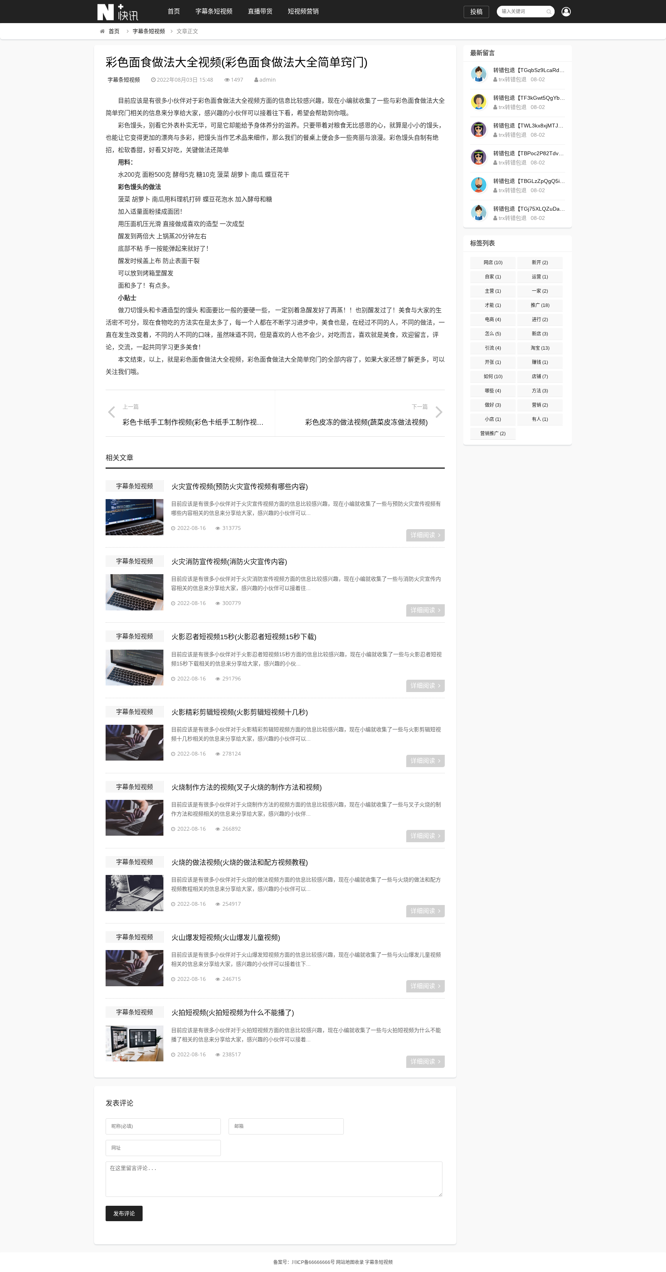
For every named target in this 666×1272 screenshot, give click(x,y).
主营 (493, 291)
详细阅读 (422, 535)
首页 (174, 11)
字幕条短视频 (213, 11)
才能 (493, 305)
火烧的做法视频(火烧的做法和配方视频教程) (240, 862)
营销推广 (493, 433)
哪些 (493, 391)
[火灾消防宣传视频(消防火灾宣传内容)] (134, 593)
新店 (540, 334)
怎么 (493, 334)
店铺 (540, 376)
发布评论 (124, 1213)
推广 (540, 305)
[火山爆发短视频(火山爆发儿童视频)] (134, 969)
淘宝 (540, 348)
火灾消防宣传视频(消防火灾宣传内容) (229, 562)
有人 (540, 419)
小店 (493, 419)
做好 (493, 405)
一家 (540, 291)
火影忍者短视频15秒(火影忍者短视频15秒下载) (244, 637)
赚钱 (540, 362)
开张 (493, 362)
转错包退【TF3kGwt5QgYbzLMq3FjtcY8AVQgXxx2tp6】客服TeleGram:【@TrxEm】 (529, 98)
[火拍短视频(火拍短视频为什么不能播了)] (134, 1045)
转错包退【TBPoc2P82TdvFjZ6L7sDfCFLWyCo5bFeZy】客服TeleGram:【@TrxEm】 (529, 153)
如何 (493, 376)
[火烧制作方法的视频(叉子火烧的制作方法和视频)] (134, 819)
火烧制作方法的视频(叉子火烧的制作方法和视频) (247, 787)
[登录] (566, 12)
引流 (493, 348)
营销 (540, 405)
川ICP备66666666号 (313, 1262)
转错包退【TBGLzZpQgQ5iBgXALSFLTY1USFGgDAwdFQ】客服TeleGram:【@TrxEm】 (529, 181)
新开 (540, 262)
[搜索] (549, 11)
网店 (493, 262)
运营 (540, 277)
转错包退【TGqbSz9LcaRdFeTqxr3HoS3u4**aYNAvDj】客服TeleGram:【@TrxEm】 (529, 70)
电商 (493, 319)
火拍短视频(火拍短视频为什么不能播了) (233, 1013)
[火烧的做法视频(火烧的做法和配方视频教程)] (134, 894)
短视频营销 (303, 11)
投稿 (476, 11)
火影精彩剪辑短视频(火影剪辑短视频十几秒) (240, 712)
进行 (540, 319)
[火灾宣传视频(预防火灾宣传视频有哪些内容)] (134, 518)
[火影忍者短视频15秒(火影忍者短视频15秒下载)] (134, 669)
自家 (493, 277)
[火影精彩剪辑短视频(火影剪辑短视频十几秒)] (134, 744)
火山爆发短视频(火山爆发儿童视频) (226, 938)
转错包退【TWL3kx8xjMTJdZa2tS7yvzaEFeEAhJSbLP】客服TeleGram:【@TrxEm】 (529, 125)
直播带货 (260, 11)
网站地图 (345, 1262)
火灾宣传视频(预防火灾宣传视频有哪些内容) (240, 487)
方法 (540, 391)
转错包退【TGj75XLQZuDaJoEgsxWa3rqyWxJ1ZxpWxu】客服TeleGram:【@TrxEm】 (529, 209)
